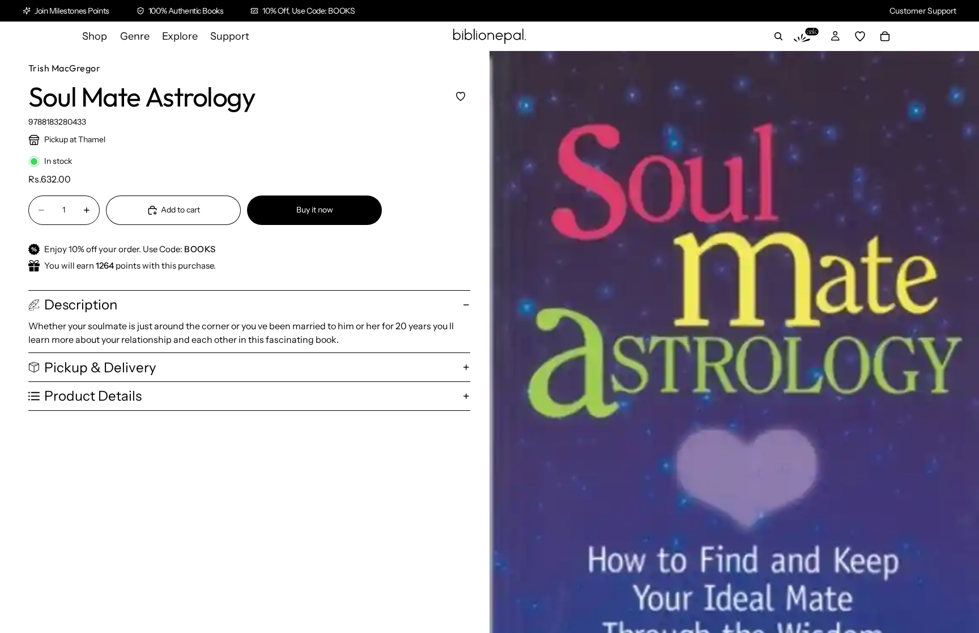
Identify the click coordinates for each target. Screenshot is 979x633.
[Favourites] (860, 36)
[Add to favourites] (460, 96)
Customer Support (922, 11)
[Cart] (884, 36)
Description (80, 304)
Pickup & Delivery (100, 367)
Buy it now (314, 210)
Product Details (93, 396)
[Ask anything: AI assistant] (806, 36)
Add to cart (180, 210)
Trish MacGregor (64, 68)
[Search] (778, 36)
